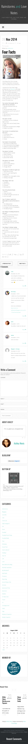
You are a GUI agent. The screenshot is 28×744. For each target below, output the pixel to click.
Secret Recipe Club (6, 582)
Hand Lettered (5, 550)
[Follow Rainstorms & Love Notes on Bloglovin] (14, 461)
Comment (3, 377)
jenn (12, 321)
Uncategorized (11, 43)
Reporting (4, 579)
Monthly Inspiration (6, 567)
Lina (12, 271)
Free (3, 541)
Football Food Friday (7, 535)
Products (4, 576)
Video (3, 608)
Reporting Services (19, 730)
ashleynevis (10, 48)
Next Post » (22, 263)
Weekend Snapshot (6, 614)
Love (3, 561)
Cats (3, 517)
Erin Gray (13, 291)
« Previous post (6, 263)
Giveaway (4, 544)
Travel (3, 599)
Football (4, 532)
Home (5, 730)
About (8, 730)
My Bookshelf (5, 570)
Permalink (6, 46)
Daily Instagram (6, 523)
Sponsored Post (6, 588)
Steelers (4, 593)
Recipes (13, 730)
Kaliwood (12, 89)
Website (2, 409)
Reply (23, 286)
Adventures (5, 509)
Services (4, 585)
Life (3, 558)
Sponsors (4, 591)
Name (2, 398)
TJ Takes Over (5, 596)
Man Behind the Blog (7, 564)
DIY (3, 526)
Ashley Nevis (9, 721)
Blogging (4, 512)
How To (4, 555)
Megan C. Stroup (15, 349)
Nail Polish (4, 573)
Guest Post (4, 547)
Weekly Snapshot (6, 617)
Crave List (4, 520)
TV (2, 602)
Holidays (4, 553)
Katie (12, 335)
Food (3, 529)
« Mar (3, 649)
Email (2, 404)
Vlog (3, 611)
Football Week (5, 538)
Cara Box (4, 514)
